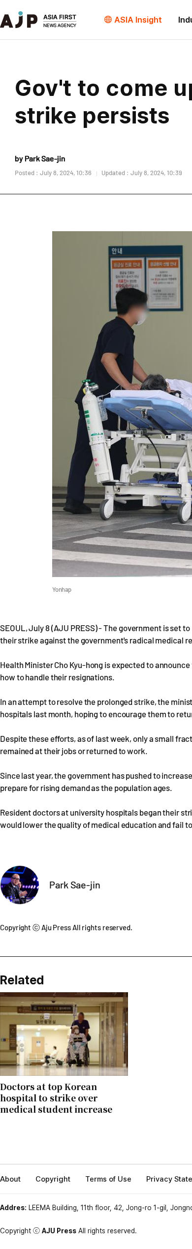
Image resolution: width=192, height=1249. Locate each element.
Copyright (52, 1179)
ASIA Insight (138, 20)
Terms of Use (108, 1179)
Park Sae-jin (74, 884)
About (10, 1179)
